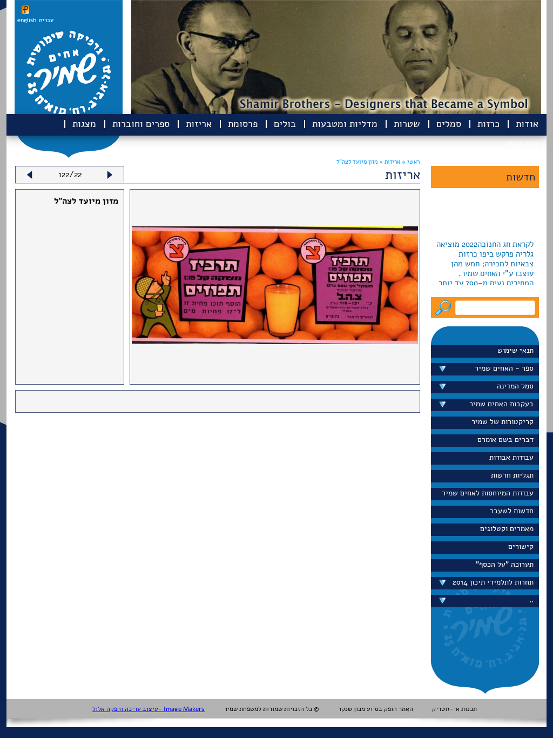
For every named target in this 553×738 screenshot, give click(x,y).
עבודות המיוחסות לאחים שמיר (488, 493)
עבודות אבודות (511, 457)
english (26, 20)
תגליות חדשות (512, 475)
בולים (285, 123)
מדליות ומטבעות (344, 123)
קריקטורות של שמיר (502, 422)
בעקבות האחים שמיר (501, 404)
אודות (527, 123)
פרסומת (243, 123)
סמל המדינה (515, 386)
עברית (46, 20)
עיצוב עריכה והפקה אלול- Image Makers (148, 709)
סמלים (448, 123)
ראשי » (411, 162)
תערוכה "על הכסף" (505, 564)
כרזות (488, 123)
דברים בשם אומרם (505, 439)
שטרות (407, 123)
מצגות (84, 123)
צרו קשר (521, 143)
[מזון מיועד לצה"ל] (275, 341)
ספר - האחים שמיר (504, 368)
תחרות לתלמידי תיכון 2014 (493, 582)
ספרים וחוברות (141, 123)
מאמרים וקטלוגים (507, 529)
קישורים (521, 546)
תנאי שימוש (515, 350)
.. (531, 600)
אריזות (199, 123)
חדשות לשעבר (512, 511)
